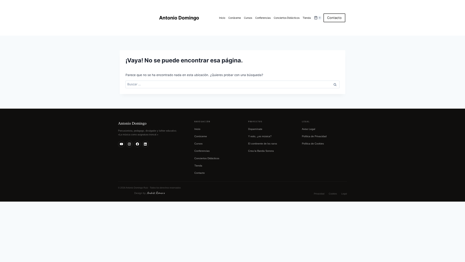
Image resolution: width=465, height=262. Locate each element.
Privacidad (319, 193)
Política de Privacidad (314, 136)
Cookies (333, 193)
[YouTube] (121, 144)
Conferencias (263, 17)
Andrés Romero (156, 193)
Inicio (222, 17)
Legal (344, 193)
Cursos (248, 17)
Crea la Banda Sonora (261, 151)
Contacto (334, 18)
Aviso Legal (308, 129)
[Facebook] (137, 144)
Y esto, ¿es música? (260, 136)
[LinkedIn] (145, 144)
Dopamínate (255, 129)
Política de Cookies (313, 143)
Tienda (307, 17)
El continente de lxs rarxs (262, 143)
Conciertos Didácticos (287, 17)
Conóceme (234, 17)
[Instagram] (129, 144)
